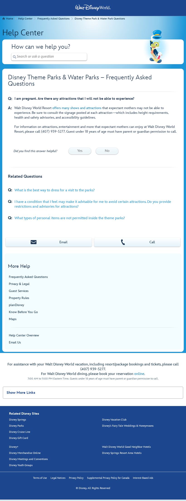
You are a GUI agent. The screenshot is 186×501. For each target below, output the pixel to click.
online (139, 374)
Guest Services (19, 291)
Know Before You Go (23, 312)
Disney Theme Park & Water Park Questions (100, 18)
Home (9, 18)
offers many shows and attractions (76, 108)
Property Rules (19, 298)
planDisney (16, 305)
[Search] (14, 57)
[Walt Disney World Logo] (93, 7)
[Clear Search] (83, 57)
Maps (13, 319)
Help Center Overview (24, 335)
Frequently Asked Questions (53, 18)
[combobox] (49, 56)
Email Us (15, 342)
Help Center (25, 18)
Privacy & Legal (19, 284)
